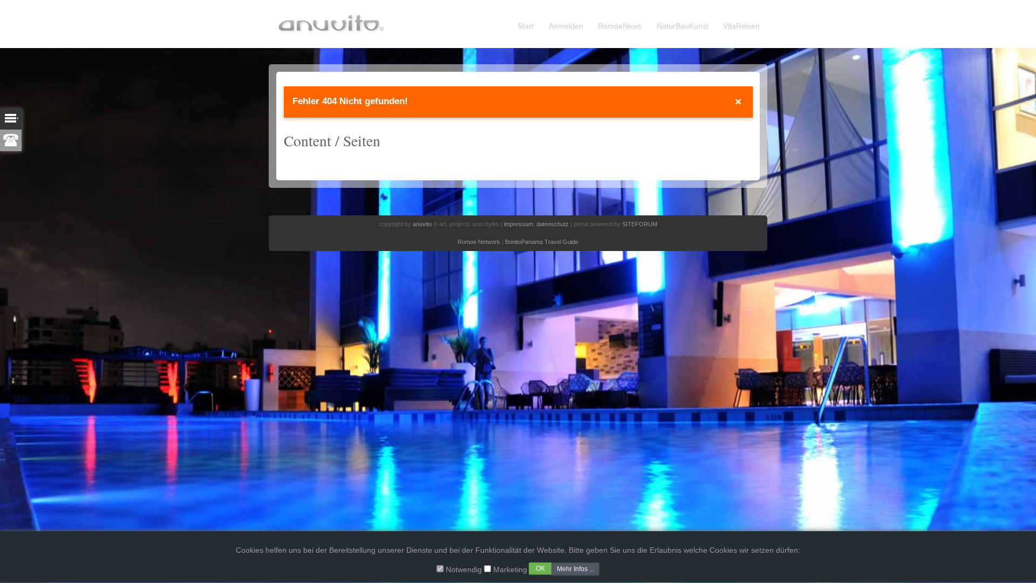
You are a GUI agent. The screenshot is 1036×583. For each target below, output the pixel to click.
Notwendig (464, 569)
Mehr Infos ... (575, 568)
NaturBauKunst (682, 26)
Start (525, 26)
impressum (518, 224)
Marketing (510, 569)
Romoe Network (479, 242)
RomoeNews (620, 26)
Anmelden (566, 26)
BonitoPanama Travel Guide (541, 242)
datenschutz (552, 224)
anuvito (422, 224)
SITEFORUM (639, 224)
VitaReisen (741, 26)
